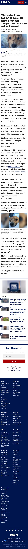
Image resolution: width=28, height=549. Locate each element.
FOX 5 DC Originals (4, 451)
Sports (3, 396)
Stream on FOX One (5, 489)
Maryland (3, 387)
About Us (16, 450)
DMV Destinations (16, 434)
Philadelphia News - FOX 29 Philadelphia (5, 421)
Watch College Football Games (5, 495)
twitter (12, 530)
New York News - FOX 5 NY (5, 417)
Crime (2, 394)
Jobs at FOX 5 (16, 480)
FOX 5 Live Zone (5, 467)
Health (3, 401)
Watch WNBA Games (4, 518)
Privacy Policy (15, 369)
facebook (9, 530)
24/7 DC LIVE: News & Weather (5, 389)
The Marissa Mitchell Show (4, 455)
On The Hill (4, 463)
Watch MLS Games (4, 521)
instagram (15, 530)
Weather (16, 381)
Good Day (16, 430)
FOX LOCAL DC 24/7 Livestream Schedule (5, 445)
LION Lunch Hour (17, 432)
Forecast (15, 383)
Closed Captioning (15, 483)
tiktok (18, 530)
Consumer (3, 399)
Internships (15, 478)
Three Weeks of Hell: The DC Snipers (5, 472)
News (3, 381)
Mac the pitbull (14, 166)
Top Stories (4, 408)
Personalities (16, 464)
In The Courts (4, 465)
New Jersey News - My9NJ (5, 425)
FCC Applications (17, 477)
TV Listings (4, 432)
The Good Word (5, 469)
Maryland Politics (17, 416)
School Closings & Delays (17, 389)
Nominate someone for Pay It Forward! (17, 440)
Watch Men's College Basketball (4, 509)
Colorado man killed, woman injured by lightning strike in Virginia (18, 336)
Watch (3, 430)
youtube (6, 530)
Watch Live (20, 2)
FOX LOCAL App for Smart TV (17, 459)
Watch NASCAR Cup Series (5, 502)
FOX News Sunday (4, 406)
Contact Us (15, 462)
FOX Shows (4, 437)
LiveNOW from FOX (5, 434)
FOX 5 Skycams (17, 385)
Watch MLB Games (4, 499)
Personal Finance (5, 403)
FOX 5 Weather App (16, 393)
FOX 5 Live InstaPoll (15, 453)
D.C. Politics (16, 414)
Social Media (16, 471)
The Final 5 (4, 461)
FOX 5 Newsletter (17, 466)
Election (15, 420)
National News (5, 392)
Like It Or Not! (4, 459)
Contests (15, 473)
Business (3, 398)
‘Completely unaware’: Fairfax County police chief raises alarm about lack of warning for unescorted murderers (18, 311)
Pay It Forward (16, 437)
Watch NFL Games (4, 492)
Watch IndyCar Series (5, 505)
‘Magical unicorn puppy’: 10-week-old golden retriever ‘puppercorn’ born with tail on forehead (12, 51)
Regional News (4, 413)
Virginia (3, 385)
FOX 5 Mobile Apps (16, 468)
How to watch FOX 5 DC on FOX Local (5, 440)
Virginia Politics (16, 418)
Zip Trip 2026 (16, 443)
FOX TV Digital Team (12, 29)
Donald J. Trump (17, 424)
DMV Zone (4, 458)
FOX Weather (16, 395)
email (21, 530)
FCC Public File (16, 475)
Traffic (14, 387)
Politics (15, 412)
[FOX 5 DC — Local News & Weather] (5, 2)
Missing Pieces (5, 475)
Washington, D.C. (5, 383)
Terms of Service (15, 370)
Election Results (17, 422)
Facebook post (19, 172)
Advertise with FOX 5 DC (16, 456)
